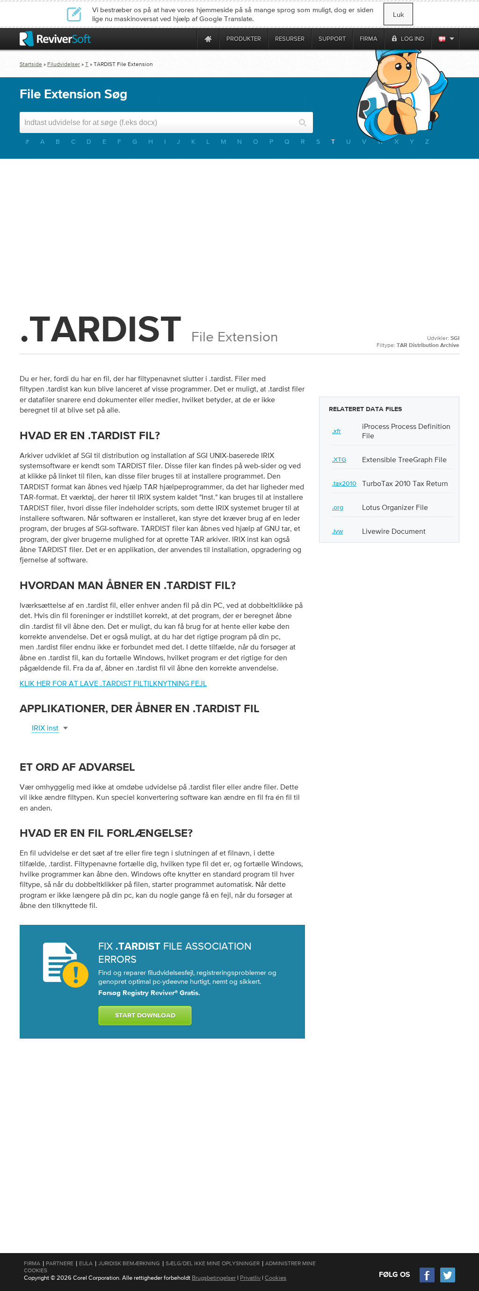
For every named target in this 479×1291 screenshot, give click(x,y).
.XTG (339, 459)
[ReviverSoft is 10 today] (187, 38)
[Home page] (208, 38)
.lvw (337, 531)
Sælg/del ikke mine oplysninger (213, 1263)
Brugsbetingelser (214, 1277)
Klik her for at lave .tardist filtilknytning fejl (113, 683)
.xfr (336, 431)
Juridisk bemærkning (129, 1263)
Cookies (275, 1277)
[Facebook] (427, 1281)
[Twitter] (447, 1281)
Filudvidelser (63, 64)
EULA (86, 1263)
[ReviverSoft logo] (55, 38)
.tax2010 (344, 483)
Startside (31, 64)
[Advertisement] (239, 233)
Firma (32, 1263)
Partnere (59, 1263)
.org (337, 507)
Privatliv (250, 1277)
